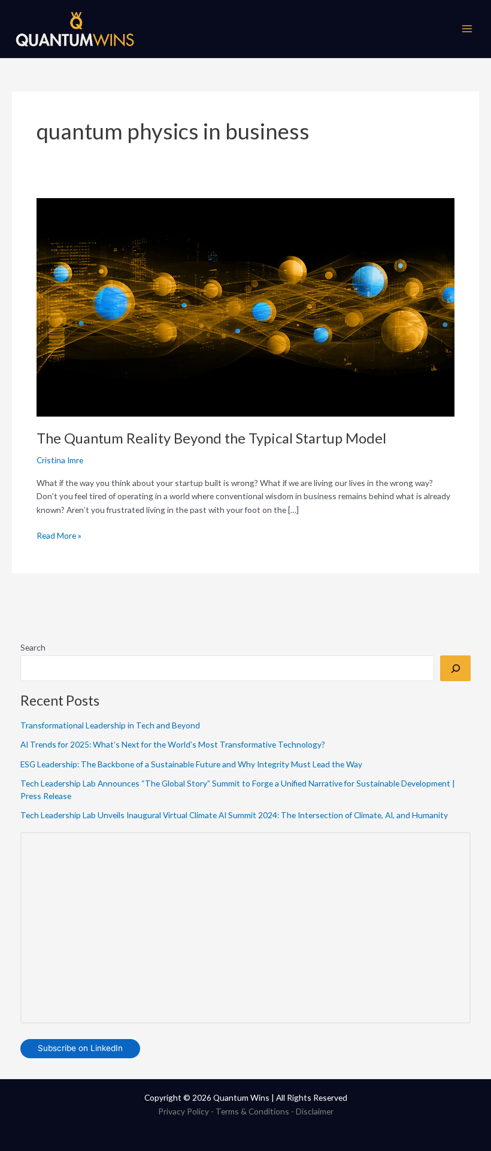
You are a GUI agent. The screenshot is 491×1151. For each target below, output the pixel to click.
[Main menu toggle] (467, 29)
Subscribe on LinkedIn (80, 1048)
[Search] (455, 668)
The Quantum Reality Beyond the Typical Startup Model (211, 438)
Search (33, 647)
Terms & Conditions (252, 1111)
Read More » (59, 534)
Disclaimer (315, 1111)
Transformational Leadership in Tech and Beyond (110, 725)
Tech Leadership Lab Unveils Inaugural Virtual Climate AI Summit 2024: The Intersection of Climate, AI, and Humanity (234, 815)
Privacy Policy (183, 1111)
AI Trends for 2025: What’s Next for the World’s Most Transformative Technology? (172, 744)
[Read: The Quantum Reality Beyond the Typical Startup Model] (245, 306)
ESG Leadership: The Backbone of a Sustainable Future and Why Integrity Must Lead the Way (191, 764)
